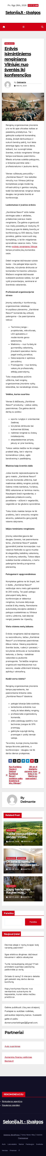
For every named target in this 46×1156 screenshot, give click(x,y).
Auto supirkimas (12, 1046)
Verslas (5, 1150)
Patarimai (21, 858)
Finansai (13, 1150)
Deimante (21, 82)
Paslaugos (9, 43)
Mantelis (28, 841)
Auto (4, 1144)
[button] (42, 27)
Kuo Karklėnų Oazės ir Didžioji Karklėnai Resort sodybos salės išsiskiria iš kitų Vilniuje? (16, 775)
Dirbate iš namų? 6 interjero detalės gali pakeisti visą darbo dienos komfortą (22, 979)
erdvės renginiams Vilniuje (24, 246)
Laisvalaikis (12, 1144)
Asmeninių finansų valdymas (18, 1057)
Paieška (9, 913)
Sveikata (39, 1144)
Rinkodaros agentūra (12, 1101)
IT (19, 1150)
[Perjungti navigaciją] (23, 27)
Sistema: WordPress (12, 1135)
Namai (21, 1144)
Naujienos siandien (11, 1105)
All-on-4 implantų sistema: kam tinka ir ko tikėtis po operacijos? (30, 773)
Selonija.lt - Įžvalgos (23, 12)
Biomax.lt (9, 1061)
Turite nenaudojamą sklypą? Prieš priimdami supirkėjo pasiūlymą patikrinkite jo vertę (21, 967)
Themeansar (23, 1138)
